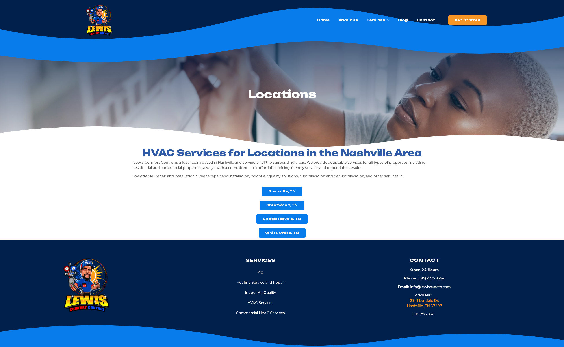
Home (323, 20)
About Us (348, 20)
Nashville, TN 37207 (424, 306)
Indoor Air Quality (260, 293)
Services (376, 20)
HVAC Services (260, 303)
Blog (403, 20)
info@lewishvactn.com (430, 287)
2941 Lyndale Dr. (424, 300)
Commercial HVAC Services (260, 313)
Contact (426, 20)
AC (260, 272)
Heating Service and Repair (260, 282)
